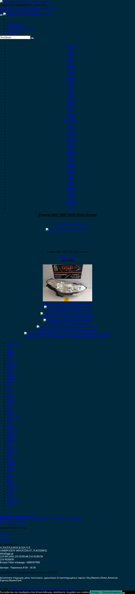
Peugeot (71, 164)
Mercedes (71, 143)
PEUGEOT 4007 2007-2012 (71, 223)
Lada (70, 125)
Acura (71, 54)
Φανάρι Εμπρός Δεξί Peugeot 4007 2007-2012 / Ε (67, 303)
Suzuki (70, 193)
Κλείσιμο (95, 592)
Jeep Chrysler (71, 119)
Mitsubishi (70, 152)
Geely (71, 95)
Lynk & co (70, 137)
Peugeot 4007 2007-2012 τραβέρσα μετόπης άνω (67, 316)
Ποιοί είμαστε (14, 25)
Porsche (71, 166)
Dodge (70, 84)
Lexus (71, 134)
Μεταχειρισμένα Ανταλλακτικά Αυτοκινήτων (54, 589)
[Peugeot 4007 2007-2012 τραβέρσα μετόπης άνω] (67, 313)
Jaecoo (70, 113)
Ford (70, 93)
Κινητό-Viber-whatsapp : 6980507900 (20, 11)
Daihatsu (70, 81)
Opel (70, 158)
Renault (71, 169)
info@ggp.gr (6, 553)
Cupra (71, 72)
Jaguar (70, 116)
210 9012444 (7, 8)
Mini (70, 149)
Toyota (70, 199)
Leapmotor (70, 131)
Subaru (70, 190)
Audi (70, 48)
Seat (70, 178)
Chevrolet (71, 66)
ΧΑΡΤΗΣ (5, 539)
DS (70, 87)
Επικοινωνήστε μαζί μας (13, 521)
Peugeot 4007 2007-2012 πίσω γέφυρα (67, 214)
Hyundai (70, 104)
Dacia (71, 75)
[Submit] (32, 38)
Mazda (70, 140)
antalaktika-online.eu (20, 589)
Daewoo (70, 78)
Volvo (71, 205)
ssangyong (70, 187)
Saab (70, 175)
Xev (70, 208)
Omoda (71, 161)
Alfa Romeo (70, 45)
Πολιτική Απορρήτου (111, 592)
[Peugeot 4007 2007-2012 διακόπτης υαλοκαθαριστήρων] (67, 326)
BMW (71, 57)
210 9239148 (21, 8)
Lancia (70, 128)
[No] (123, 593)
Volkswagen (70, 202)
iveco (71, 110)
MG (71, 146)
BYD (71, 60)
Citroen (71, 69)
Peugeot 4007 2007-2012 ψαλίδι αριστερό (67, 310)
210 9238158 (36, 8)
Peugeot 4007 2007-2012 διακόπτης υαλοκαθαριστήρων (67, 329)
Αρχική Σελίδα (14, 22)
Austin (70, 51)
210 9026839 (50, 8)
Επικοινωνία (13, 31)
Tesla (70, 196)
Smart (71, 184)
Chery (71, 63)
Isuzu (71, 107)
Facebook (5, 533)
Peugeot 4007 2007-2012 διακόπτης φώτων (67, 323)
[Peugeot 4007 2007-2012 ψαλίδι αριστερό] (67, 307)
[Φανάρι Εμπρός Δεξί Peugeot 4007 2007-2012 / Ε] (67, 300)
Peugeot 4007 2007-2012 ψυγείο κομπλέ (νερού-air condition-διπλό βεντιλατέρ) (67, 336)
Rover (71, 172)
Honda (70, 101)
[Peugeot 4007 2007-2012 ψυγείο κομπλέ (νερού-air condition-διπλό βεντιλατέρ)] (67, 333)
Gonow (71, 98)
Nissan (70, 155)
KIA (70, 122)
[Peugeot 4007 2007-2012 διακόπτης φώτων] (67, 320)
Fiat (71, 90)
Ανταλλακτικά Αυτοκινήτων (21, 28)
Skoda (71, 181)
